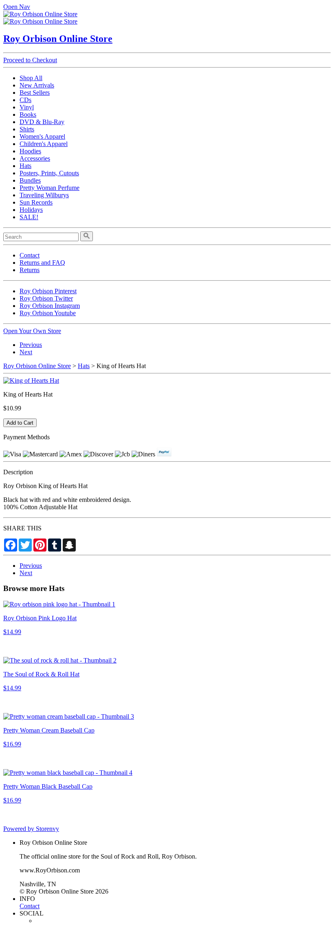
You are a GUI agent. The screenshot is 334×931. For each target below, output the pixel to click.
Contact (30, 255)
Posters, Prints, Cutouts (49, 173)
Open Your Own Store (32, 330)
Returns (30, 269)
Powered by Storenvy (31, 828)
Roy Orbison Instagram (50, 305)
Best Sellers (35, 92)
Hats (25, 165)
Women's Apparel (42, 136)
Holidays (31, 209)
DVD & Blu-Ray (42, 121)
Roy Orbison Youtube (48, 313)
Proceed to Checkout (30, 60)
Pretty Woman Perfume (49, 187)
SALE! (29, 217)
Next (26, 352)
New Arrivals (37, 85)
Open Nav (16, 6)
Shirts (27, 129)
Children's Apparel (44, 143)
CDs (25, 99)
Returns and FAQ (42, 262)
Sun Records (36, 202)
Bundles (30, 180)
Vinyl (27, 107)
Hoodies (30, 151)
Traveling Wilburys (44, 195)
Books (28, 114)
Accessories (35, 158)
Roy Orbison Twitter (46, 298)
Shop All (31, 77)
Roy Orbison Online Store (57, 38)
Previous (31, 344)
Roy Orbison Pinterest (48, 291)
